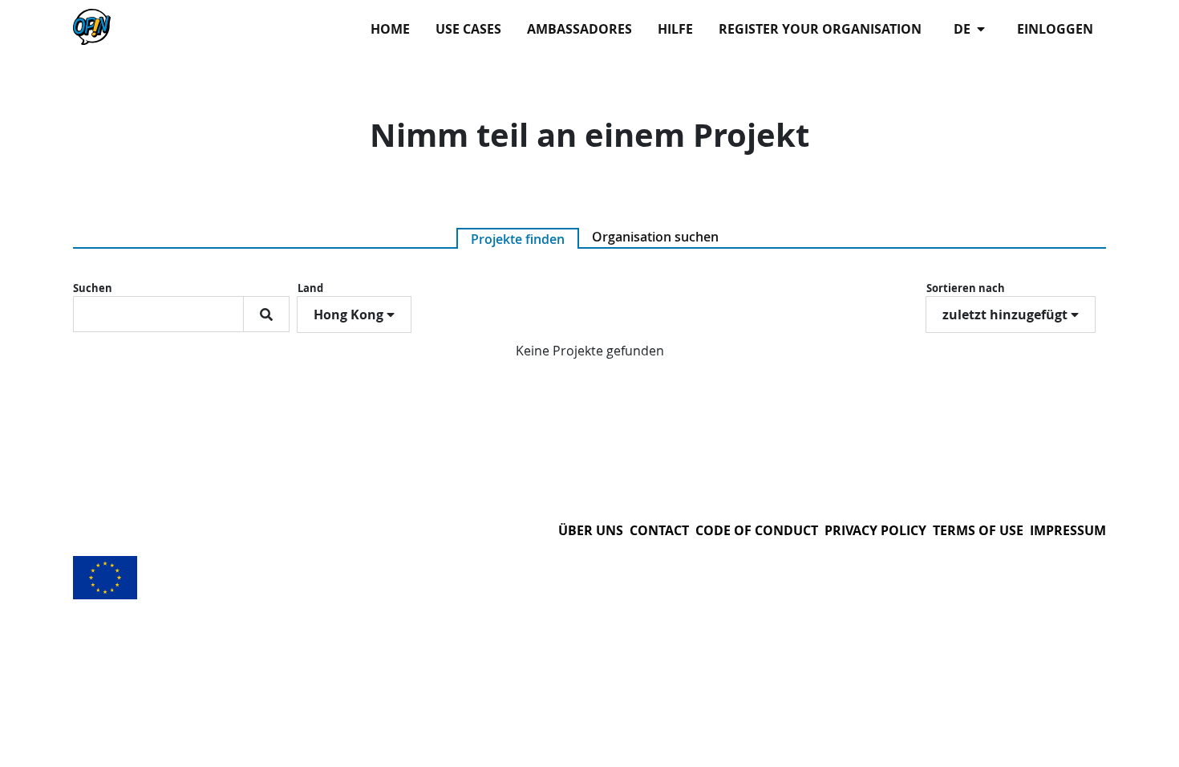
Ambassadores (579, 29)
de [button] (964, 29)
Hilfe (675, 29)
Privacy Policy (875, 530)
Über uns (590, 530)
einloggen (1055, 29)
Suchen (92, 288)
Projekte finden (518, 239)
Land (310, 288)
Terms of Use (978, 530)
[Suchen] (266, 314)
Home (390, 29)
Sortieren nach (965, 288)
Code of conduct (756, 530)
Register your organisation (820, 29)
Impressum (1068, 530)
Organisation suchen (655, 237)
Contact (659, 530)
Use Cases (468, 29)
